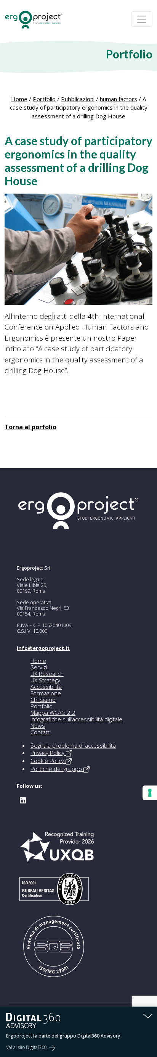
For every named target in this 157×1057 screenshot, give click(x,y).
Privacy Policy (48, 752)
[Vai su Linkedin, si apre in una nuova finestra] (23, 799)
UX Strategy (45, 680)
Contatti (40, 732)
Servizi (38, 667)
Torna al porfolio (30, 427)
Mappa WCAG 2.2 (52, 712)
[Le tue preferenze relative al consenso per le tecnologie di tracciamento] (150, 792)
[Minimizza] (148, 1016)
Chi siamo (43, 699)
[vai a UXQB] (57, 851)
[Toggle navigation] (141, 19)
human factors (118, 99)
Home (19, 99)
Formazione (45, 693)
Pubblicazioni (78, 99)
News (37, 725)
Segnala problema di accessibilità (73, 745)
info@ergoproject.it (43, 648)
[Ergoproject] (37, 19)
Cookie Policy (48, 760)
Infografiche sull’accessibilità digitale (76, 719)
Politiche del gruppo (56, 769)
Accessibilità (46, 686)
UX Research (47, 673)
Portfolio (44, 99)
